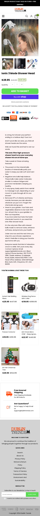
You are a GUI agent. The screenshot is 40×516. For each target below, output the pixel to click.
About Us (20, 456)
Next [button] (36, 64)
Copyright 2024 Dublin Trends (20, 513)
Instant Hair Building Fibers (9, 297)
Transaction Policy (20, 474)
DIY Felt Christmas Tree (8, 369)
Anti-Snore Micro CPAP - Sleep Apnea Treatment (29, 333)
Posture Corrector (8, 332)
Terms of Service (20, 471)
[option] (20, 37)
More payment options (20, 102)
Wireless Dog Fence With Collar (29, 297)
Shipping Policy (20, 468)
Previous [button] (4, 64)
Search (20, 452)
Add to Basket (20, 91)
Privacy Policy (20, 459)
